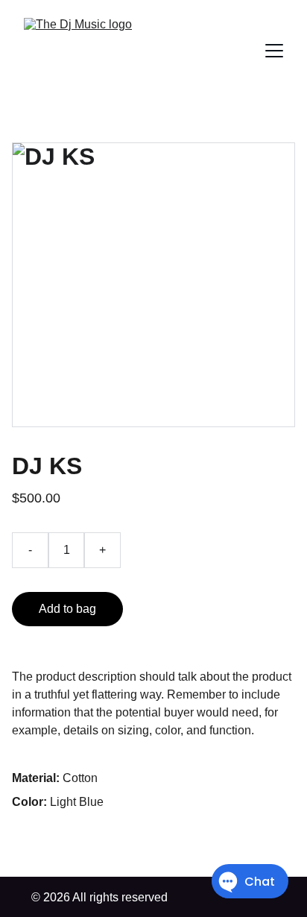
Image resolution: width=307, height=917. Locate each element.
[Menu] (274, 50)
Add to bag (67, 608)
